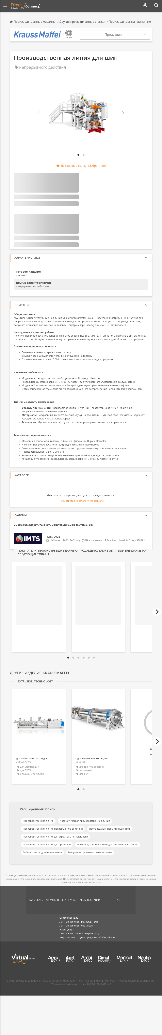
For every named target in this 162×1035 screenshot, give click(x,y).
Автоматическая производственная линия (85, 821)
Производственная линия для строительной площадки (55, 836)
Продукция (113, 34)
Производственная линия (38, 821)
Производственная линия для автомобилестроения (107, 844)
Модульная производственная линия (90, 852)
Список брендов (68, 917)
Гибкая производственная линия (42, 852)
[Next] (123, 113)
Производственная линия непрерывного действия (53, 828)
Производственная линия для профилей (47, 844)
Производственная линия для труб (109, 828)
